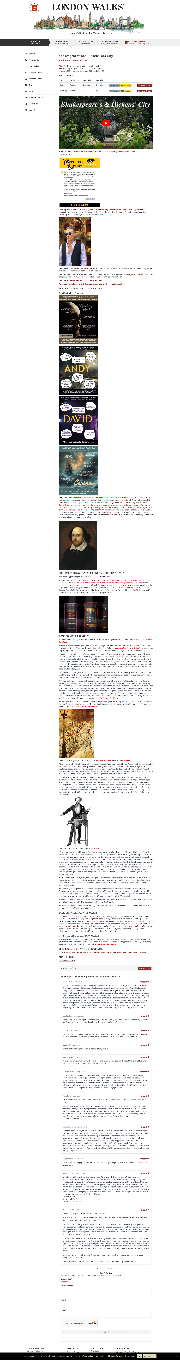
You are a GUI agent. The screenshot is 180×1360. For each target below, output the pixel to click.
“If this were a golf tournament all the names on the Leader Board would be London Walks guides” (103, 952)
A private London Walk (135, 926)
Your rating (66, 1279)
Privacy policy (149, 1356)
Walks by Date (97, 1348)
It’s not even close (67, 961)
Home (32, 54)
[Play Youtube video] (106, 123)
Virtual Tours (35, 72)
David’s (96, 648)
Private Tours (35, 79)
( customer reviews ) (78, 60)
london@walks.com (35, 1351)
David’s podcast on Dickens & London (85, 280)
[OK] (177, 1356)
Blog (31, 85)
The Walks (34, 66)
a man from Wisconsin (78, 704)
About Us (33, 104)
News (31, 91)
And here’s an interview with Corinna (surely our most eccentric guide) (90, 284)
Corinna (81, 69)
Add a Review (144, 968)
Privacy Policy (73, 1352)
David (90, 69)
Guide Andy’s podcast (85, 268)
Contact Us (34, 60)
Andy (73, 69)
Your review (67, 1286)
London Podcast (36, 97)
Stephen (99, 69)
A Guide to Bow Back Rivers (127, 1352)
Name (64, 1300)
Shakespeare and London (135, 274)
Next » (112, 1268)
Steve (106, 515)
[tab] (106, 968)
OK (139, 1356)
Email (64, 1310)
